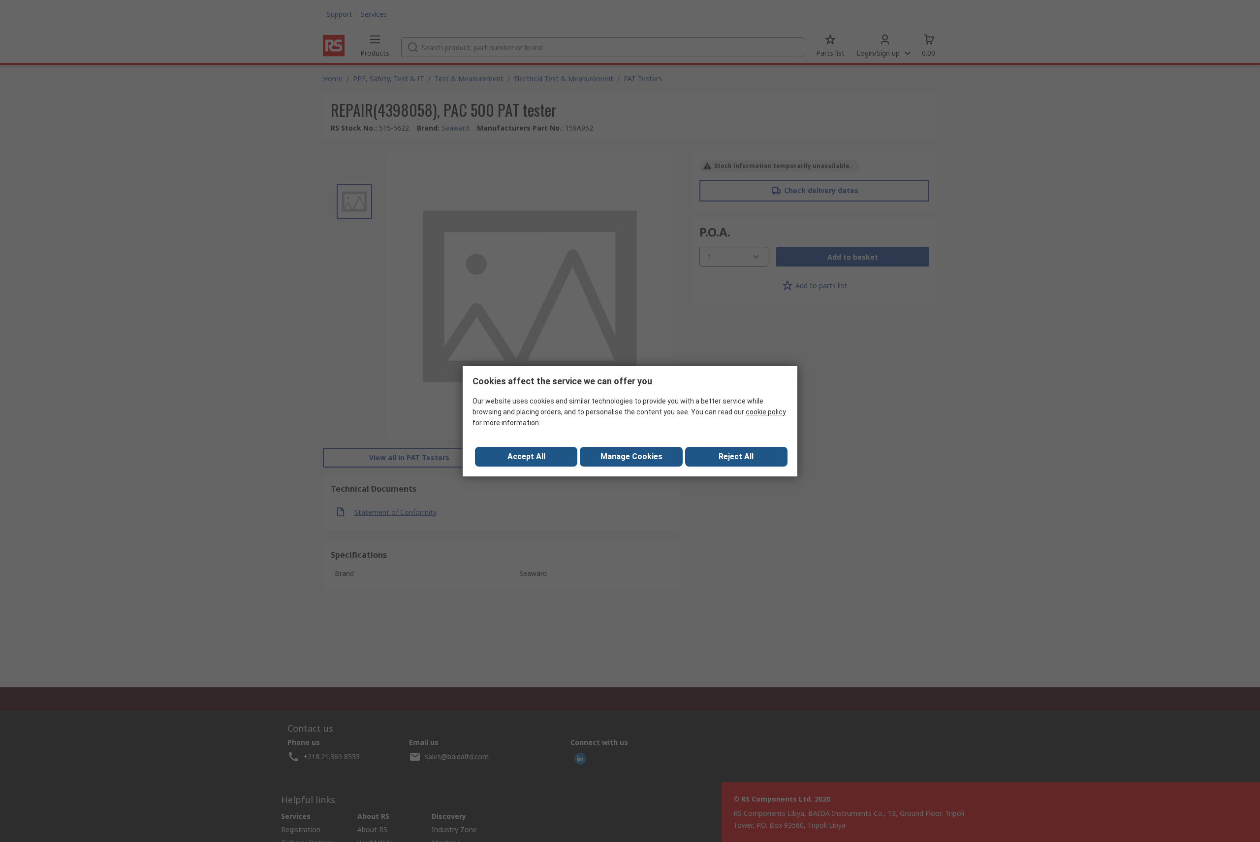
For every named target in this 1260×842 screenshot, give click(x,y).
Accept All (526, 456)
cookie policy (766, 412)
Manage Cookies (631, 456)
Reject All (736, 456)
